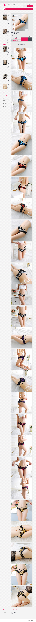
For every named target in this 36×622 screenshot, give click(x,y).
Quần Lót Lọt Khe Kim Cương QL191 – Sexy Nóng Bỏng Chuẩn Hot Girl (8, 64)
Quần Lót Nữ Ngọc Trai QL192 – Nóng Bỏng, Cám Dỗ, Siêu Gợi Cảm (8, 51)
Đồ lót (4, 100)
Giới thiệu (5, 612)
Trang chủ (12, 12)
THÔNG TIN (4, 106)
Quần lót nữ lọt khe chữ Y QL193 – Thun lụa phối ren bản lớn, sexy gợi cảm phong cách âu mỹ (8, 36)
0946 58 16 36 (15, 40)
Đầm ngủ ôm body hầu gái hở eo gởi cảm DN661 (8, 77)
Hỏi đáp (4, 613)
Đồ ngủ (4, 98)
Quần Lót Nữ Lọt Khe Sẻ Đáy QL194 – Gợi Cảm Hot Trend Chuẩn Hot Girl (8, 20)
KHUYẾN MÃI (5, 103)
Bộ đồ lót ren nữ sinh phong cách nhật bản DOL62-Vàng (8, 87)
